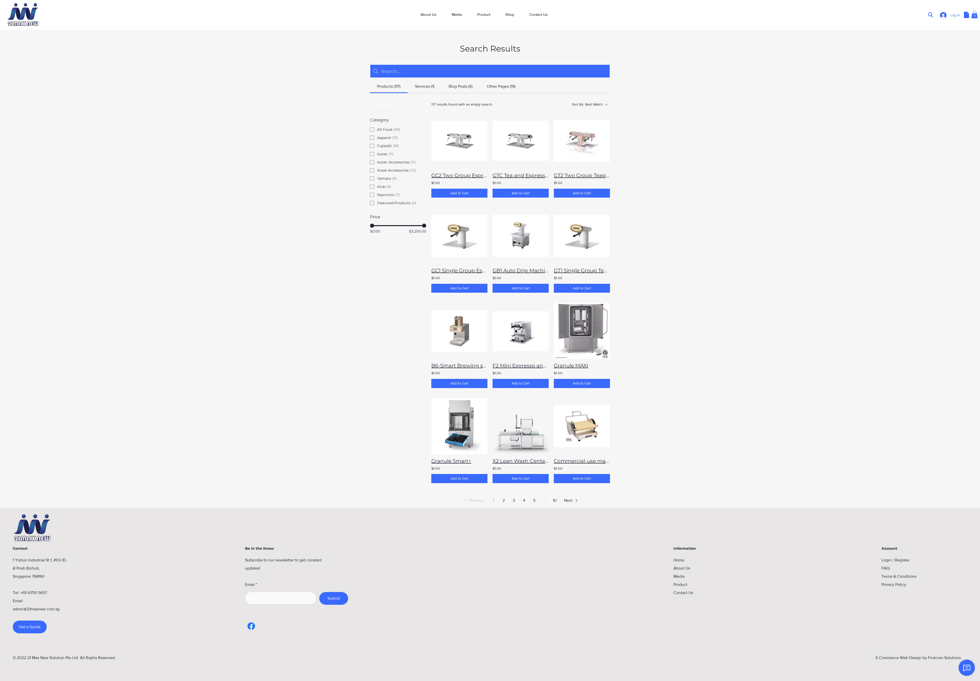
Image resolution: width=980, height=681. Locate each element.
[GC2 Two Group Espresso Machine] (459, 141)
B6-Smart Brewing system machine (459, 366)
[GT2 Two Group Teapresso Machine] (582, 141)
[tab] (389, 86)
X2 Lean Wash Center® (521, 461)
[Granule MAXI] (582, 331)
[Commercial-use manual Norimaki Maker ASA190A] (582, 426)
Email (250, 585)
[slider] (372, 226)
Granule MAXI (571, 366)
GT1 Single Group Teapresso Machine (582, 270)
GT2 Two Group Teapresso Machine (582, 175)
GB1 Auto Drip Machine (521, 270)
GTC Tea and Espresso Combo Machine (521, 175)
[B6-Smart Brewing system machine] (459, 331)
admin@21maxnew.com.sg (36, 609)
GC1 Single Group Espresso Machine (459, 270)
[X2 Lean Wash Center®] (521, 426)
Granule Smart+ (451, 461)
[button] (484, 14)
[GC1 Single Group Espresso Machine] (459, 236)
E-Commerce (887, 658)
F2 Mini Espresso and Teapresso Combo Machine (521, 366)
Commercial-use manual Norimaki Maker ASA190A (582, 461)
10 (555, 500)
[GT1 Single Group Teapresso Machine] (582, 236)
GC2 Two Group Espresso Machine (459, 175)
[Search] (930, 15)
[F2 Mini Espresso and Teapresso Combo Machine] (521, 331)
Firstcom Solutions (944, 658)
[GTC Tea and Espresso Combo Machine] (521, 141)
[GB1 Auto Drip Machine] (521, 236)
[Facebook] (251, 626)
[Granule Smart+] (459, 426)
